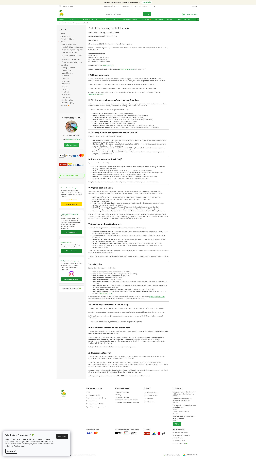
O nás (88, 392)
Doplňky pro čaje (67, 100)
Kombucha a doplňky (67, 103)
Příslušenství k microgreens (71, 59)
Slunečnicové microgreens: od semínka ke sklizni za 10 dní (184, 417)
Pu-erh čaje (65, 92)
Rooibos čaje (66, 95)
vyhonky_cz (150, 401)
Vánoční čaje (66, 97)
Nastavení (11, 451)
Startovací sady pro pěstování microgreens (72, 56)
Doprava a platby (91, 401)
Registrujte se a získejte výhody (96, 398)
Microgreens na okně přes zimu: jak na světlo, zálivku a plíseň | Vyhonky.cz (184, 393)
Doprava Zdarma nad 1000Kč (95, 404)
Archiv (176, 424)
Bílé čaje (64, 86)
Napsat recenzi (71, 204)
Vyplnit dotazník (71, 232)
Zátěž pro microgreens (69, 52)
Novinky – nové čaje (68, 68)
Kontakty (126, 6)
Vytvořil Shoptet (192, 455)
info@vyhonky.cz (152, 392)
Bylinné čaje (66, 84)
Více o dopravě (71, 251)
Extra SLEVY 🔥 (65, 105)
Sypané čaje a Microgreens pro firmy (97, 407)
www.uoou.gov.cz (106, 293)
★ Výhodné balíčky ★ (67, 39)
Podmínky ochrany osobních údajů (126, 400)
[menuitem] (61, 19)
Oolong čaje (66, 89)
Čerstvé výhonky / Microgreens (72, 62)
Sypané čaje (64, 65)
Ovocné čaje (66, 81)
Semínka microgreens (69, 44)
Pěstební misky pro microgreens (72, 47)
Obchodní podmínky (140, 6)
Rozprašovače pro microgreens (72, 50)
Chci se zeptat (71, 145)
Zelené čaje (65, 78)
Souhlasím (62, 436)
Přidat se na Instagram (71, 279)
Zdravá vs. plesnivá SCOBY (181, 412)
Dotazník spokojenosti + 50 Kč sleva (127, 402)
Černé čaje (65, 76)
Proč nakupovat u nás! (93, 395)
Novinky (62, 34)
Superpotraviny (65, 36)
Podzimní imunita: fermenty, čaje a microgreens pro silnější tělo (183, 400)
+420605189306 (152, 396)
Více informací (19, 446)
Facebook (150, 398)
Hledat (147, 14)
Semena (62, 42)
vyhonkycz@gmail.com (73, 139)
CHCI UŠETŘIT (147, 2)
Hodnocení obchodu (111, 6)
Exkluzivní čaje (67, 70)
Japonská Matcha (67, 73)
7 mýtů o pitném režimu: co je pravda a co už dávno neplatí (184, 406)
